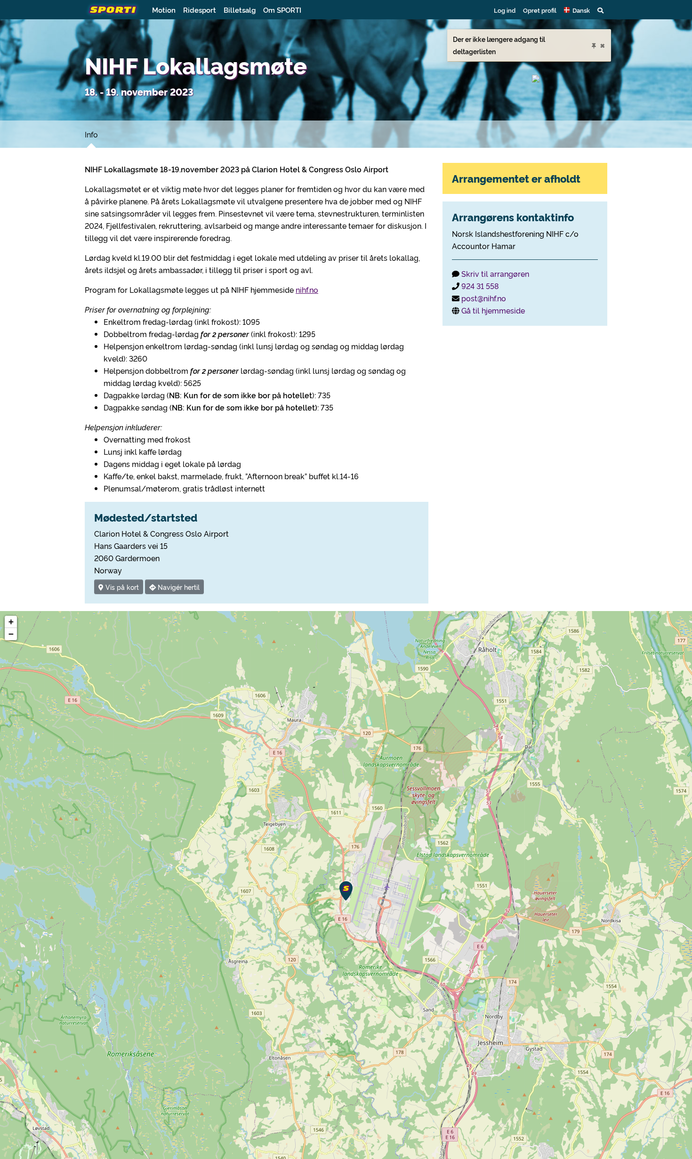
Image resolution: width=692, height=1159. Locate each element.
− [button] (11, 634)
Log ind (504, 10)
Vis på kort (121, 586)
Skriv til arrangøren (495, 273)
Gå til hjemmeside (493, 310)
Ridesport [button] (199, 10)
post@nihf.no (483, 298)
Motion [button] (164, 10)
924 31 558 (480, 286)
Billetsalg (240, 10)
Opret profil (539, 10)
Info (91, 134)
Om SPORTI (282, 10)
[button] (577, 10)
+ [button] (11, 622)
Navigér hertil (178, 586)
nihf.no (307, 289)
